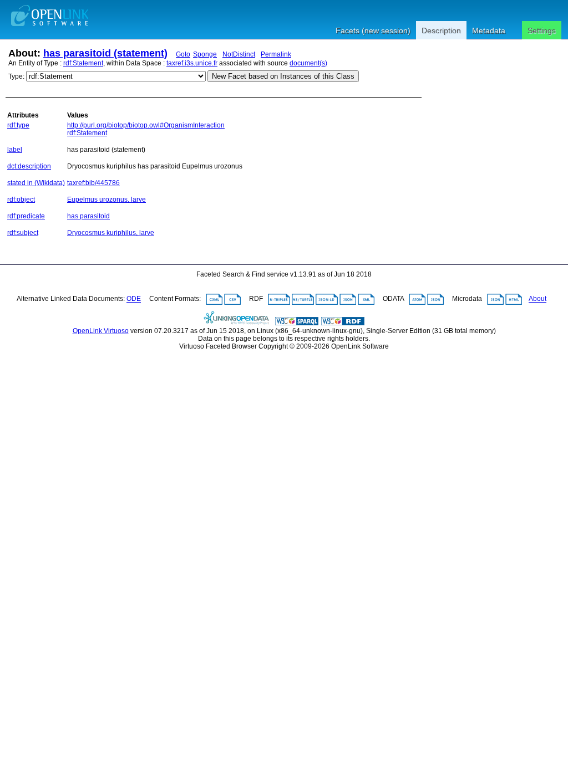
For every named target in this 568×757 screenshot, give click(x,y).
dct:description (29, 166)
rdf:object (21, 199)
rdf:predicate (26, 216)
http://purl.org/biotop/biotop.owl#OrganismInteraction (146, 125)
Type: (16, 76)
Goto (183, 54)
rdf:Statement (83, 63)
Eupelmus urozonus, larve (106, 199)
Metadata (488, 30)
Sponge (205, 54)
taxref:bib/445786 (93, 183)
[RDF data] (343, 323)
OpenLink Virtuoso (101, 331)
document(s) (308, 63)
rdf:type (18, 125)
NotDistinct (238, 54)
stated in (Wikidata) (36, 183)
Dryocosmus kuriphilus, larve (110, 233)
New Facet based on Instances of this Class (283, 76)
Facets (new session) (373, 30)
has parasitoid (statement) (105, 53)
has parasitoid (88, 216)
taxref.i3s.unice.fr (191, 63)
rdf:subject (22, 233)
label (14, 150)
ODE (133, 299)
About (537, 299)
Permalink (276, 54)
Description (441, 30)
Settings (542, 30)
